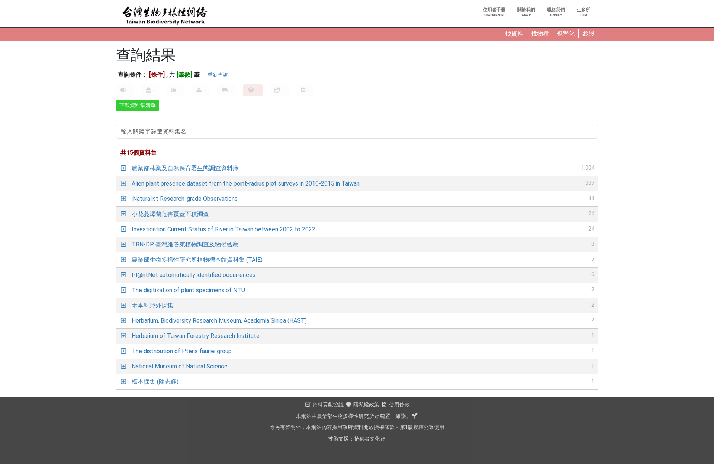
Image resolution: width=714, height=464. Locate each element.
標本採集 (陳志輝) (155, 381)
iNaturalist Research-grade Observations (185, 198)
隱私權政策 (366, 405)
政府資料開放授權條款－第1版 (377, 427)
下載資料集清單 (137, 105)
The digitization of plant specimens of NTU (188, 290)
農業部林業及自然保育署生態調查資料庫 (185, 168)
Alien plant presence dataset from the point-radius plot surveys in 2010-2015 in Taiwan (246, 183)
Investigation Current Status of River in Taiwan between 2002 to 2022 (223, 229)
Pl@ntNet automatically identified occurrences (193, 274)
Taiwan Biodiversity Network (165, 15)
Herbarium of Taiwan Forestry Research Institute (196, 335)
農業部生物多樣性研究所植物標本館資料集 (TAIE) (197, 259)
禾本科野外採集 (152, 305)
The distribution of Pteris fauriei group (182, 351)
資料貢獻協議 (328, 405)
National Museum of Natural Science (180, 366)
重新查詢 (218, 75)
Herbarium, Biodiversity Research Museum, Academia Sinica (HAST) (219, 320)
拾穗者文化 (367, 439)
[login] (414, 416)
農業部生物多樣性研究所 (345, 416)
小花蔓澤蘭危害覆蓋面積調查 (170, 214)
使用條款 (399, 405)
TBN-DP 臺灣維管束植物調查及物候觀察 (185, 244)
